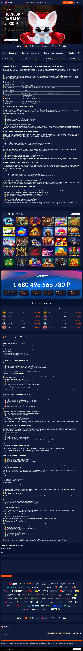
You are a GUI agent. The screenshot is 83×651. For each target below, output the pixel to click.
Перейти (7, 58)
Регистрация (68, 2)
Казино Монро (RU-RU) (8, 636)
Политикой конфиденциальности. (47, 649)
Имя (2, 552)
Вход (78, 2)
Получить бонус (11, 40)
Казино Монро (6, 634)
